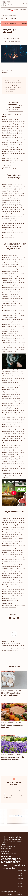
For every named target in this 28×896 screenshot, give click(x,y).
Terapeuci (24, 23)
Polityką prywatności (9, 795)
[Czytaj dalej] (14, 680)
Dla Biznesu (23, 9)
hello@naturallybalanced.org (9, 853)
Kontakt (20, 886)
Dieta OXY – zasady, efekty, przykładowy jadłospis (11, 694)
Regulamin (3, 892)
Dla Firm (20, 876)
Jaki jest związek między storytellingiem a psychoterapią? (17, 107)
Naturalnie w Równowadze (7, 690)
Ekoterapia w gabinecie (10, 23)
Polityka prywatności (9, 893)
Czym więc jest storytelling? (13, 103)
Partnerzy (15, 9)
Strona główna (22, 870)
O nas (3, 9)
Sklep (3, 11)
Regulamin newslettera (19, 893)
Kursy (8, 11)
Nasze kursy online (8, 237)
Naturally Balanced (14, 41)
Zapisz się (21, 790)
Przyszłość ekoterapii (16, 111)
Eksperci (9, 9)
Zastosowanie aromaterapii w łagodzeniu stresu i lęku (12, 758)
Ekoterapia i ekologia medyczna (12, 169)
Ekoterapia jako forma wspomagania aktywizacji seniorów (13, 606)
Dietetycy (18, 690)
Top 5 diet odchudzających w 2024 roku (12, 726)
